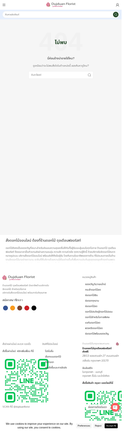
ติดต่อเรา (49, 362)
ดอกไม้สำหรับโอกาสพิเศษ (97, 317)
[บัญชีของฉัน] (117, 5)
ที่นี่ (111, 383)
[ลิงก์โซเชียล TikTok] (33, 308)
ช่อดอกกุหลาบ (92, 301)
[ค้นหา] (116, 14)
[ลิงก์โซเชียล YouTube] (26, 308)
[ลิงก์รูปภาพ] (18, 278)
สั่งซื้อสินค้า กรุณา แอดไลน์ (96, 383)
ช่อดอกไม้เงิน (91, 295)
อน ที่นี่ (30, 351)
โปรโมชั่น (49, 351)
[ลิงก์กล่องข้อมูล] (100, 348)
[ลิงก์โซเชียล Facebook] (5, 308)
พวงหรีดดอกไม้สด (94, 328)
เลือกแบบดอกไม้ (53, 357)
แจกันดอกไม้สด (92, 323)
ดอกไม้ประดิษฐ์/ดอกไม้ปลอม (99, 312)
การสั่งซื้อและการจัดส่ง (56, 368)
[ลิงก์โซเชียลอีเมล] (12, 308)
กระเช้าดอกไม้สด (93, 290)
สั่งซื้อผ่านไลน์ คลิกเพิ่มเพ (14, 351)
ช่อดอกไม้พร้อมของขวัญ (97, 334)
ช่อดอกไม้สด (91, 306)
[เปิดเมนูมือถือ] (4, 5)
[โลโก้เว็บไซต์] (60, 5)
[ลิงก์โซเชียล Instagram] (19, 308)
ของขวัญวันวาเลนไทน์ (95, 284)
